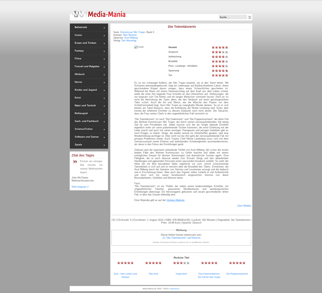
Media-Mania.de (99, 12)
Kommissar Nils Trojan (132, 32)
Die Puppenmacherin (237, 274)
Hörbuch (80, 74)
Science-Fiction (84, 129)
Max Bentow (130, 35)
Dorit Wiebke (244, 205)
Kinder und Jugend (86, 89)
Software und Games (87, 136)
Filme (78, 58)
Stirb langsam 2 (80, 186)
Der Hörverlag (128, 40)
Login (249, 17)
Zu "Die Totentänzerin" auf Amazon (181, 237)
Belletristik (81, 27)
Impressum (174, 289)
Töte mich (153, 274)
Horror (78, 82)
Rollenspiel (81, 113)
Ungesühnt (181, 274)
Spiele (78, 144)
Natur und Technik (85, 105)
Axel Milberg (131, 37)
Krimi (78, 97)
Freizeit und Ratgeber (87, 66)
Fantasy (79, 50)
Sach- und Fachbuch (87, 121)
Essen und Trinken (85, 43)
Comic (78, 35)
